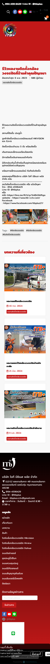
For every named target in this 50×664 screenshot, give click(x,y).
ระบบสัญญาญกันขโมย (12, 573)
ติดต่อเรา (6, 583)
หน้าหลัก (6, 518)
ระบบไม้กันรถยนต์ (10, 568)
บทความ (6, 528)
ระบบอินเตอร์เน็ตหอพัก (12, 578)
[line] (25, 12)
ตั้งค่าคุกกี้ (36, 654)
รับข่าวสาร (9, 605)
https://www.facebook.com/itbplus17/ (23, 203)
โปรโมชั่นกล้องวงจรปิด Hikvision (18, 538)
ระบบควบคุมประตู (10, 563)
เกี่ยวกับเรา (7, 523)
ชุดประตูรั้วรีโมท (9, 558)
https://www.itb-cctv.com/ (26, 198)
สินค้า (4, 533)
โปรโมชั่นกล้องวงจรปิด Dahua (16, 548)
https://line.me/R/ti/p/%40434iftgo (26, 195)
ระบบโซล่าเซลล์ (9, 553)
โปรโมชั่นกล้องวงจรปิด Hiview (16, 543)
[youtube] (20, 12)
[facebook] (15, 12)
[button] (8, 11)
